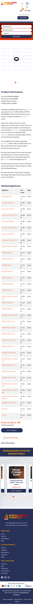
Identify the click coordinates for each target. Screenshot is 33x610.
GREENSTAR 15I (7, 265)
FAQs (2, 541)
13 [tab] (18, 499)
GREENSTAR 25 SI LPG (9, 378)
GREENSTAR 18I (7, 278)
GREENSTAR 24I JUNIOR (9, 246)
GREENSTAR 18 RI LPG (9, 353)
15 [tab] (24, 499)
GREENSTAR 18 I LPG (8, 346)
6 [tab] (19, 496)
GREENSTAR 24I (7, 290)
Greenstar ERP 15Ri (8, 209)
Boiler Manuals (5, 538)
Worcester (28, 109)
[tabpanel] (16, 59)
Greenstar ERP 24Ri (8, 234)
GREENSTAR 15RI (7, 271)
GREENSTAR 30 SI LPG (9, 403)
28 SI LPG (5, 409)
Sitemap (17, 601)
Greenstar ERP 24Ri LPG (9, 240)
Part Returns (4, 568)
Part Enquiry (4, 573)
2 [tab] (17, 82)
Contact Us (15, 130)
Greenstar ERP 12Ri (8, 203)
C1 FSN (4, 415)
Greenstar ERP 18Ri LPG (9, 228)
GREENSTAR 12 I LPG (8, 321)
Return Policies (18, 599)
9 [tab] (29, 496)
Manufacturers (5, 552)
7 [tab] (23, 496)
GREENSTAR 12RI (7, 259)
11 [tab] (11, 499)
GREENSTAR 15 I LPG (8, 334)
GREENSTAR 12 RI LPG (9, 328)
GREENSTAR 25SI (7, 309)
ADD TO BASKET (12, 430)
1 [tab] (15, 82)
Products (3, 548)
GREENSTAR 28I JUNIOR (9, 315)
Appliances (4, 555)
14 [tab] (21, 499)
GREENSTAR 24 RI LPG (9, 371)
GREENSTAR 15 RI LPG (9, 340)
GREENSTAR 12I (7, 253)
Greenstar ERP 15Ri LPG (9, 215)
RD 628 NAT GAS (7, 196)
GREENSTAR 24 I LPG (8, 365)
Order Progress (5, 571)
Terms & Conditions (8, 599)
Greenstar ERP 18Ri (8, 221)
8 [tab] (26, 496)
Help (28, 10)
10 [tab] (8, 499)
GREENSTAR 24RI (7, 303)
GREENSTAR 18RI (7, 284)
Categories (4, 550)
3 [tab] (10, 496)
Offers (3, 557)
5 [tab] (16, 496)
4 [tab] (13, 496)
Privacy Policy (27, 599)
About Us (3, 536)
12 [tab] (15, 499)
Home (2, 534)
